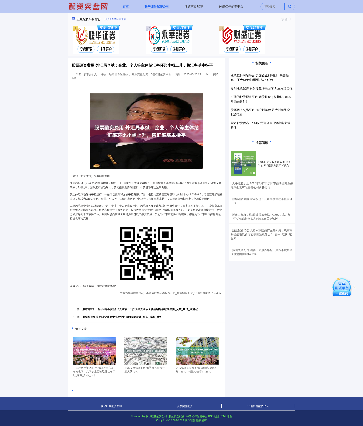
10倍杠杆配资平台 (231, 6)
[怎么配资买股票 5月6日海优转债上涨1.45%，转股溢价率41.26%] (197, 350)
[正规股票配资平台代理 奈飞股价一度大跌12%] (145, 350)
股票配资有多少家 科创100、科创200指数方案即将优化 (275, 163)
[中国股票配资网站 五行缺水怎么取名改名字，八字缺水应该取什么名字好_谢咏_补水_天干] (94, 350)
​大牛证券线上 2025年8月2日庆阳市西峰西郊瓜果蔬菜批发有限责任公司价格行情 (262, 185)
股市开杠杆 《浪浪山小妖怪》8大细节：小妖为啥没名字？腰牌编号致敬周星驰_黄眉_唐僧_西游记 (140, 309)
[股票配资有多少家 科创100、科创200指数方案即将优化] (243, 163)
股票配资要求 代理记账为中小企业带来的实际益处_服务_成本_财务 (122, 317)
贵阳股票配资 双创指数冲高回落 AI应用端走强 (261, 88)
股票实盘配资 (194, 6)
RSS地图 (213, 416)
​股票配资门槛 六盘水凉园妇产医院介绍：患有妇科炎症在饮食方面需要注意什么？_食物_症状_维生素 (261, 234)
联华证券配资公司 (157, 6)
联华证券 (190, 420)
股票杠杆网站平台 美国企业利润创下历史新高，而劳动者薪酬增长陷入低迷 (260, 77)
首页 (126, 6)
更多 (285, 19)
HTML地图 (226, 416)
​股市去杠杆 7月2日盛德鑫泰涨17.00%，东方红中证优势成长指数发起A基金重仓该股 (261, 216)
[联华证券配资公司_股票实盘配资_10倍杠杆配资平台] (88, 6)
